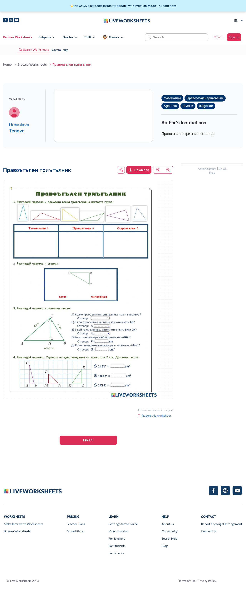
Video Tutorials (119, 531)
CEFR (87, 37)
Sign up (234, 37)
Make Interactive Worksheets (23, 524)
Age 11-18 (170, 106)
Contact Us (208, 531)
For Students (117, 546)
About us (168, 524)
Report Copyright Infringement (221, 524)
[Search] (149, 36)
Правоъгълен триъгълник (205, 98)
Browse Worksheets (17, 37)
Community (169, 531)
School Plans (75, 531)
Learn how (168, 6)
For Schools (116, 553)
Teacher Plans (76, 524)
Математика (172, 98)
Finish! (88, 440)
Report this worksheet (156, 415)
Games (114, 37)
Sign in (218, 37)
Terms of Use (187, 580)
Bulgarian (206, 106)
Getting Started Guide (123, 524)
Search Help (169, 538)
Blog (165, 546)
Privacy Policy (207, 580)
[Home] (127, 20)
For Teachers (117, 538)
